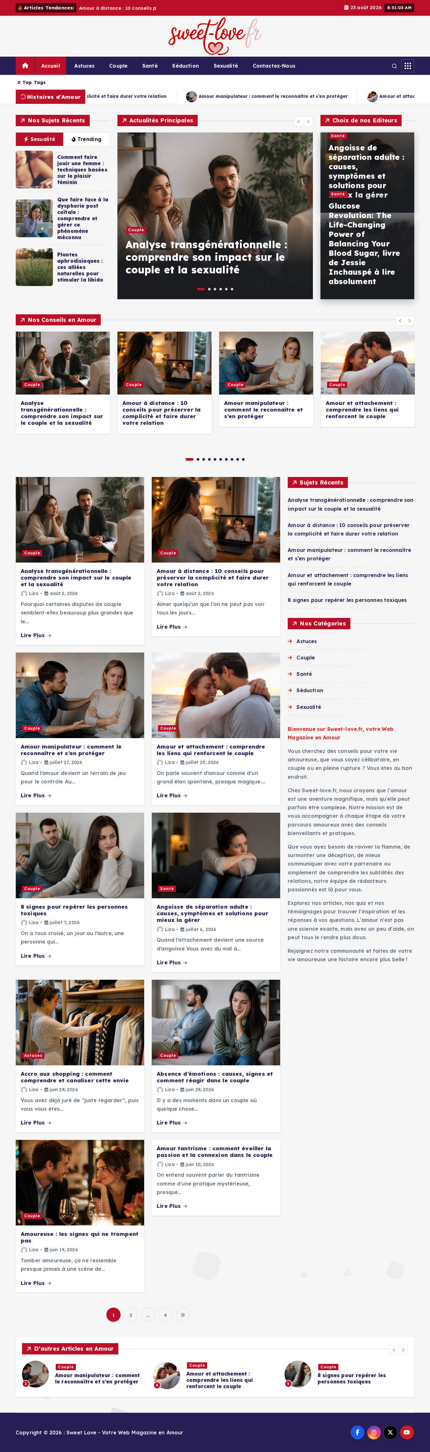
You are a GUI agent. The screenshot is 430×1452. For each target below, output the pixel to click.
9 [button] (237, 459)
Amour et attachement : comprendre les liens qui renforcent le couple (290, 96)
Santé (150, 66)
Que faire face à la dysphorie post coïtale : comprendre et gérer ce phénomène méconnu (82, 218)
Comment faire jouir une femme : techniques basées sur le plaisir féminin (82, 169)
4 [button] (220, 289)
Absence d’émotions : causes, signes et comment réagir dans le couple (215, 1077)
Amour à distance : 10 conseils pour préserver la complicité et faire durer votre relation (304, 257)
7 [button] (226, 459)
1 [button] (198, 289)
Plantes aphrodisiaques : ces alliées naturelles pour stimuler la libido (80, 267)
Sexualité (226, 66)
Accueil (50, 66)
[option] (310, 215)
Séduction (185, 66)
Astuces (84, 66)
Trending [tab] (89, 139)
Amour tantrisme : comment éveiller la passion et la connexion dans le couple (215, 1151)
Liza (34, 593)
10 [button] (243, 459)
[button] (299, 121)
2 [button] (207, 289)
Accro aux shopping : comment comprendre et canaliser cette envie (75, 1077)
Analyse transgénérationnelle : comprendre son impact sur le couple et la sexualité (62, 413)
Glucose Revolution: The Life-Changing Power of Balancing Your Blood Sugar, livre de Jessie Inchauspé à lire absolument (364, 243)
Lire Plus (34, 635)
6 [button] (232, 289)
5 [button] (226, 289)
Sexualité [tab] (43, 139)
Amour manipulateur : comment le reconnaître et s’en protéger (100, 96)
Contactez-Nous (274, 66)
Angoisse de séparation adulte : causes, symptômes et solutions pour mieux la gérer (367, 171)
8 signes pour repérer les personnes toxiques (347, 600)
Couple (118, 66)
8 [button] (232, 459)
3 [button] (215, 289)
